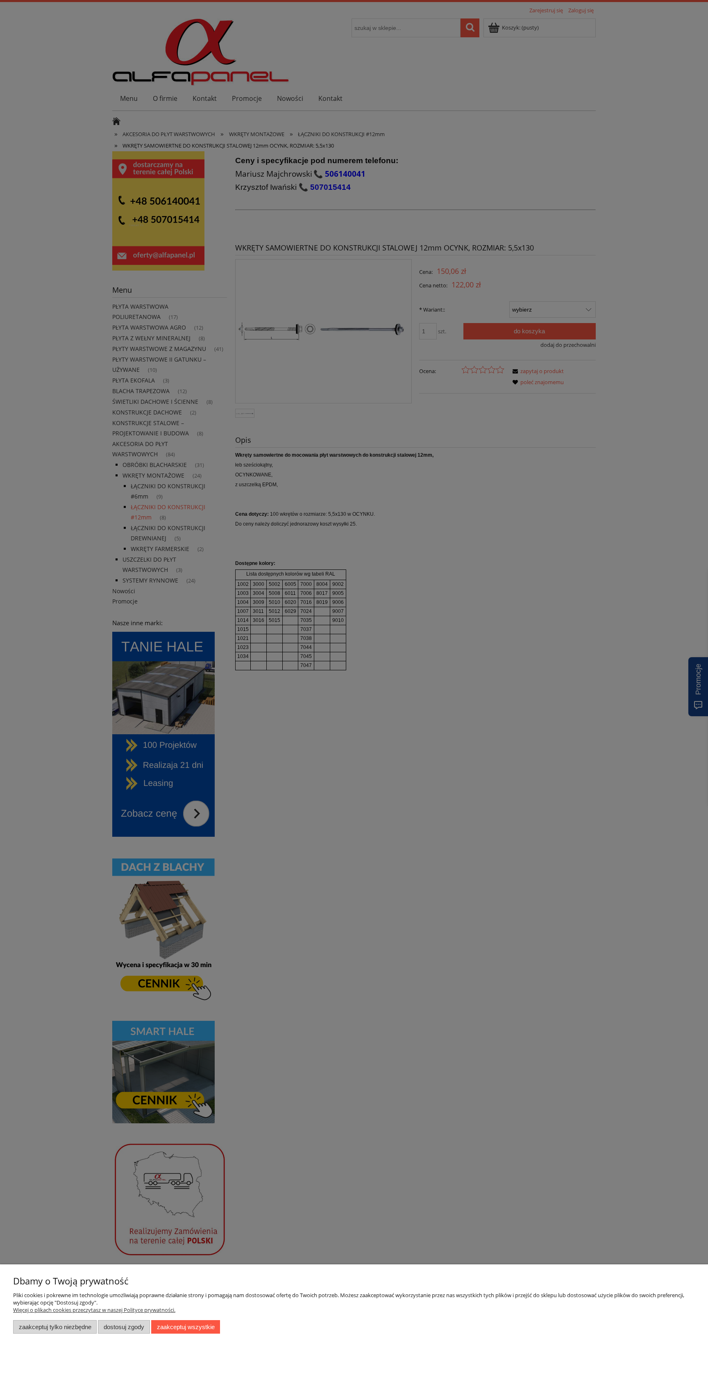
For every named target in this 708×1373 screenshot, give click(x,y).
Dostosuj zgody (124, 1326)
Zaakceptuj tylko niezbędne (55, 1326)
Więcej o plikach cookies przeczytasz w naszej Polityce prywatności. (94, 1310)
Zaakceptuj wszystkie (186, 1326)
